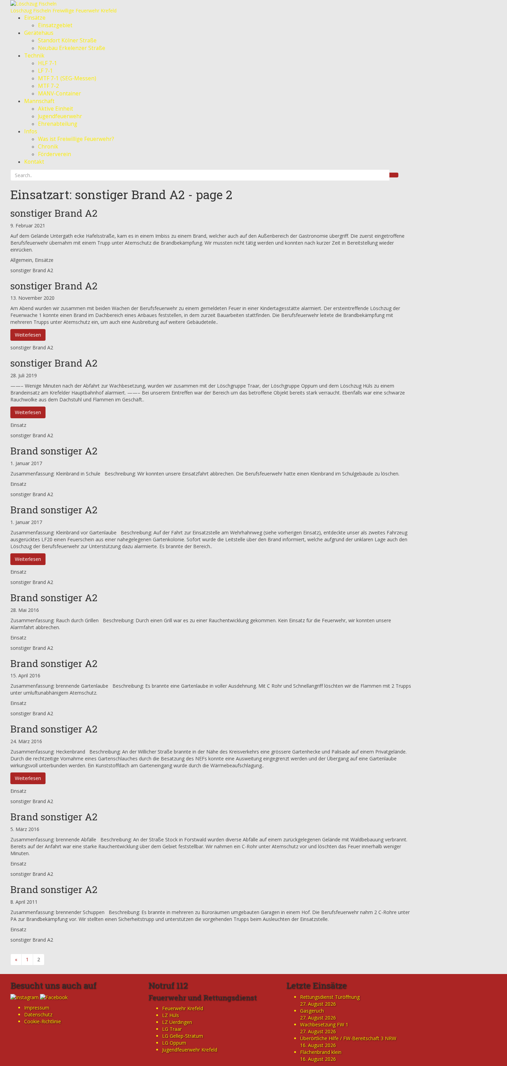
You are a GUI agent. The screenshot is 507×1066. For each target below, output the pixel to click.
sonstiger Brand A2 (53, 213)
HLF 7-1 (47, 63)
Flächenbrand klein (320, 1052)
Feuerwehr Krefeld (182, 1008)
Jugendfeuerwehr (60, 116)
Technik (34, 55)
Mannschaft (39, 101)
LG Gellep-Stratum (182, 1036)
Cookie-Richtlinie (42, 1021)
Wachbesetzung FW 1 (324, 1024)
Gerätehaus (38, 33)
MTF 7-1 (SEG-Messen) (67, 78)
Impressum (36, 1007)
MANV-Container (59, 93)
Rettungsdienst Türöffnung (330, 997)
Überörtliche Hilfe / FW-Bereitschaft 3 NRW (348, 1038)
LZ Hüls (170, 1015)
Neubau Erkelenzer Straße (71, 48)
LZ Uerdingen (177, 1022)
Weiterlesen (28, 334)
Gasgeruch (312, 1010)
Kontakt (34, 161)
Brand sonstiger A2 (53, 450)
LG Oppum (174, 1042)
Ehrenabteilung (57, 123)
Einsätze (35, 17)
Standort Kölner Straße (67, 40)
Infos (30, 131)
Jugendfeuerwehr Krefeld (189, 1049)
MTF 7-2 (48, 86)
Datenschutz (38, 1014)
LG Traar (172, 1029)
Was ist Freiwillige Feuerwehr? (76, 139)
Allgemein (21, 260)
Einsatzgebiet (55, 25)
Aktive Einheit (55, 108)
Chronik (48, 146)
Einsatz (18, 425)
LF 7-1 (45, 70)
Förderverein (54, 154)
